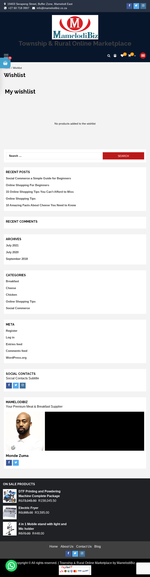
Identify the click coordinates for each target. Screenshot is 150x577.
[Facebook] (129, 6)
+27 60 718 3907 (18, 8)
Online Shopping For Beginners (27, 185)
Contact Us (84, 546)
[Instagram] (143, 6)
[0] (122, 55)
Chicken (11, 294)
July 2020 (12, 252)
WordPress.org (16, 357)
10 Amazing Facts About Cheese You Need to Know (41, 205)
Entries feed (14, 344)
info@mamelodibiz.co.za (52, 8)
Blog (97, 546)
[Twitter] (136, 6)
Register (11, 330)
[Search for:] (54, 155)
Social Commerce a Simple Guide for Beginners (38, 178)
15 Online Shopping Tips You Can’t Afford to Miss (40, 191)
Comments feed (16, 350)
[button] (5, 63)
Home (53, 546)
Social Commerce (18, 308)
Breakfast (12, 281)
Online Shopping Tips (21, 198)
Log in (10, 337)
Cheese (11, 288)
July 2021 (12, 245)
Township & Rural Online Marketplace (75, 43)
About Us (67, 546)
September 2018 (17, 258)
